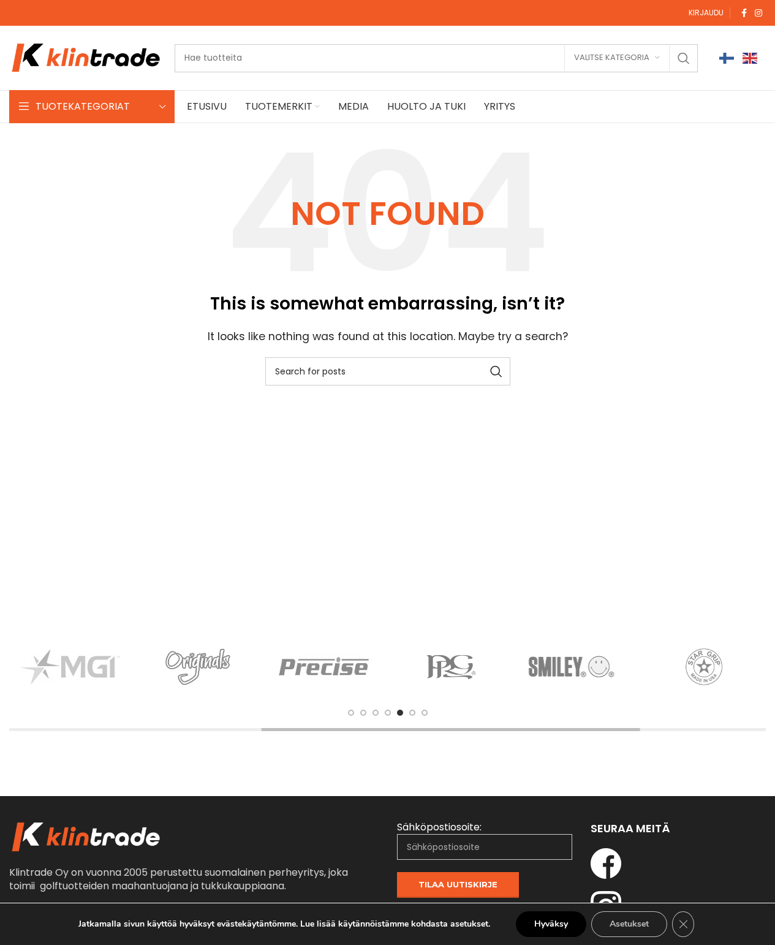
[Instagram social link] (758, 13)
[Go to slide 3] (375, 713)
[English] (750, 58)
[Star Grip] (704, 666)
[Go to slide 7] (425, 713)
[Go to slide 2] (363, 713)
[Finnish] (727, 58)
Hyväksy (551, 924)
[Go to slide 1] (351, 713)
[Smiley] (577, 666)
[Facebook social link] (743, 13)
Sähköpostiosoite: (439, 827)
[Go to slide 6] (412, 713)
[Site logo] (85, 57)
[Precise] (324, 666)
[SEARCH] (684, 58)
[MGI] (70, 666)
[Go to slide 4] (388, 713)
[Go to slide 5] (400, 713)
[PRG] (450, 666)
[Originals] (197, 666)
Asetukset (629, 924)
